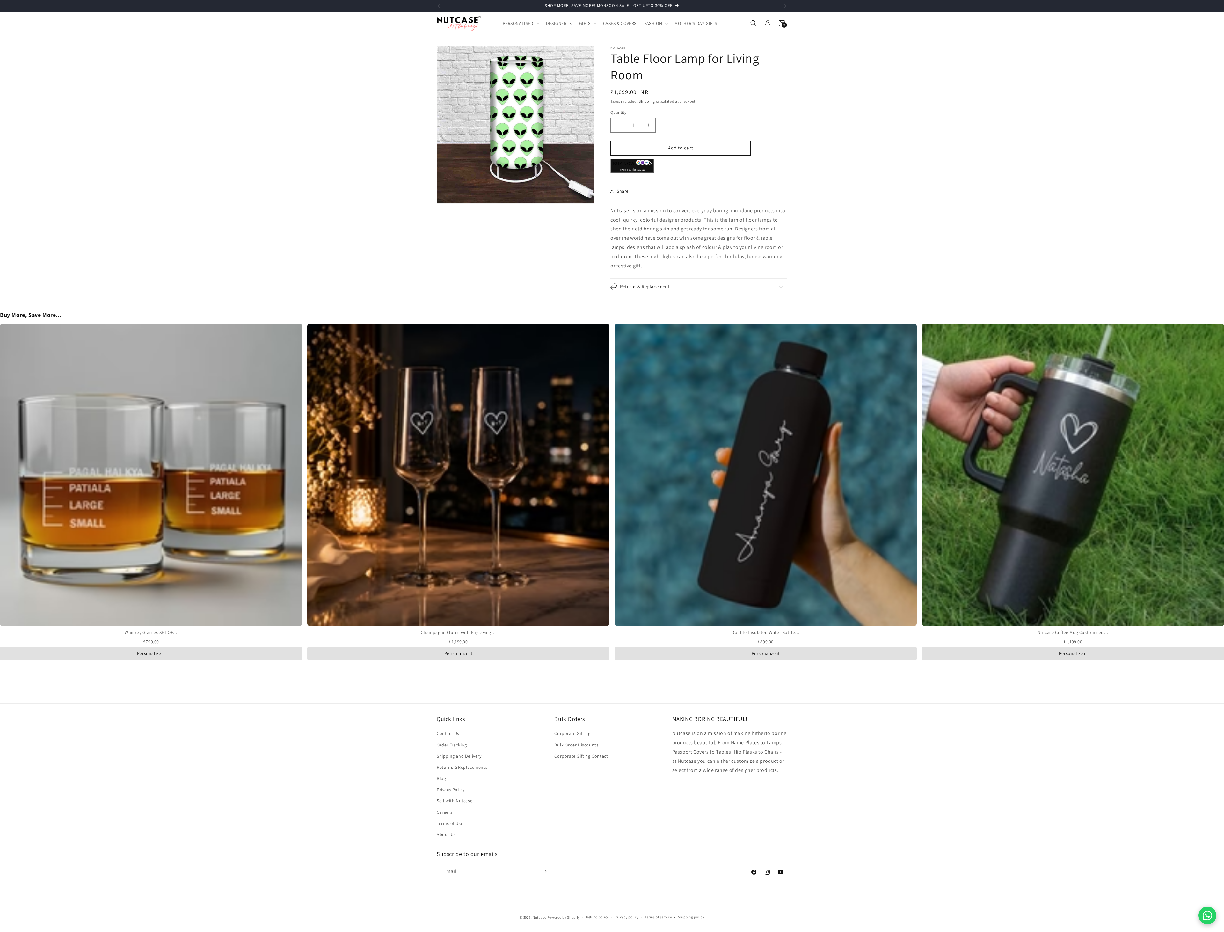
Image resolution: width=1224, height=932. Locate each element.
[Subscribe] (544, 871)
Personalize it (151, 653)
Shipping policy (691, 917)
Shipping (647, 101)
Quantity (618, 112)
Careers (444, 812)
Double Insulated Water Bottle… (766, 632)
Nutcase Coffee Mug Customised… (1073, 632)
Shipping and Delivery (459, 756)
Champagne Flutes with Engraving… (458, 632)
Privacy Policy (450, 790)
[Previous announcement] (439, 6)
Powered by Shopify (563, 917)
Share (623, 191)
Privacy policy (627, 917)
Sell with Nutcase (454, 801)
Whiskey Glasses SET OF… (151, 632)
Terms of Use (450, 823)
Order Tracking (452, 745)
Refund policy (597, 917)
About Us (446, 834)
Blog (441, 779)
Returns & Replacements (462, 767)
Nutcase (539, 917)
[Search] (754, 23)
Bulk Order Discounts (576, 745)
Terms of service (658, 917)
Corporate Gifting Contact (581, 756)
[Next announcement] (785, 6)
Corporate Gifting (572, 734)
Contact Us (448, 734)
